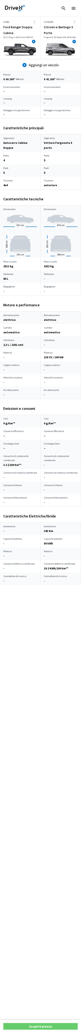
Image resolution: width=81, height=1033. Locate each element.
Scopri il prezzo (40, 1026)
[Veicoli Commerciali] (15, 8)
